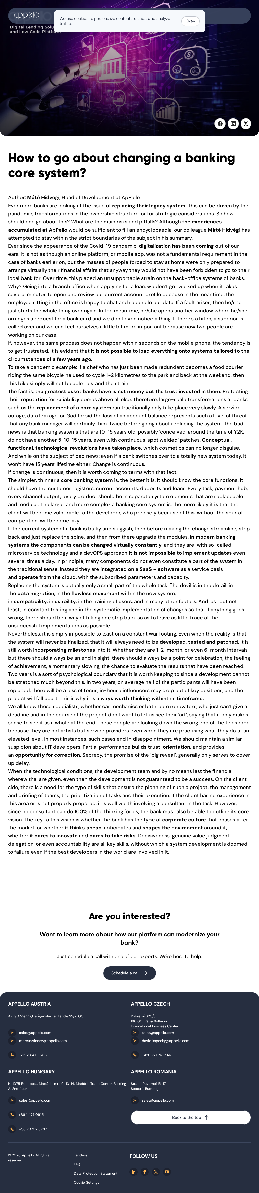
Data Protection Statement (95, 1173)
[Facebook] (145, 1172)
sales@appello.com (35, 1032)
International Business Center (154, 1026)
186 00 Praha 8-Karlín (149, 1021)
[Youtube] (167, 1172)
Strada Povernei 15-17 (148, 1083)
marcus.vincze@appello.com (43, 1040)
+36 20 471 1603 (33, 1055)
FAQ (77, 1164)
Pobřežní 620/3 (143, 1016)
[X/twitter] (156, 1172)
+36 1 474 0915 (31, 1114)
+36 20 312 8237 (33, 1129)
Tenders (80, 1155)
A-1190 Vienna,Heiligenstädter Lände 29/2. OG (46, 1016)
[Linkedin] (134, 1172)
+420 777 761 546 (156, 1055)
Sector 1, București (145, 1088)
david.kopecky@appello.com (165, 1040)
